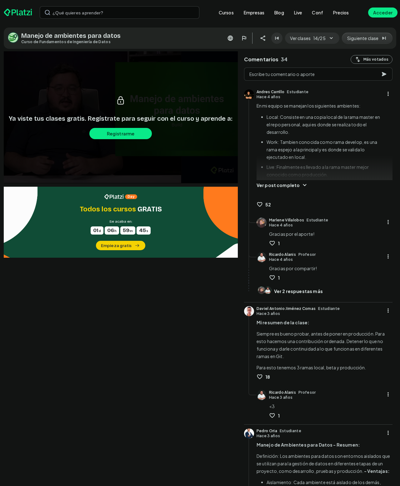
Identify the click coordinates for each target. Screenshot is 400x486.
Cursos (226, 12)
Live (298, 12)
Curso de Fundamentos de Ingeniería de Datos (66, 41)
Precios (341, 12)
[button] (121, 222)
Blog (279, 12)
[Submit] (47, 12)
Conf (317, 12)
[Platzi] (18, 13)
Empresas (254, 12)
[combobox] (119, 12)
